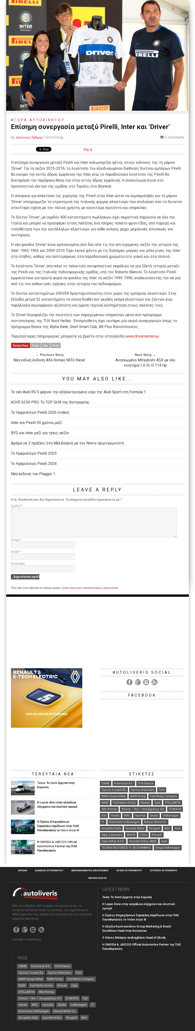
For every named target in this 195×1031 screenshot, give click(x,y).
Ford (162, 790)
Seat (164, 841)
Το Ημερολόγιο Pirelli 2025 (34, 453)
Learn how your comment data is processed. (89, 588)
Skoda (154, 815)
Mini (167, 828)
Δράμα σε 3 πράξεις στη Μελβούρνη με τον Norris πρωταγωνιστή (67, 443)
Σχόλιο (16, 506)
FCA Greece (145, 783)
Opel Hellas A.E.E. (113, 841)
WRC (127, 815)
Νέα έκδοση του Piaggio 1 (33, 474)
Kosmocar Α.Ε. (123, 783)
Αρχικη (22, 870)
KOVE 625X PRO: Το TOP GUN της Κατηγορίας (50, 402)
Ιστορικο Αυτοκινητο (163, 870)
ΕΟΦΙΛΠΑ (175, 809)
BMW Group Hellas (114, 796)
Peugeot (154, 828)
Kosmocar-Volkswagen (124, 822)
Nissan (145, 802)
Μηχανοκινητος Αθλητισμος (89, 870)
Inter (45, 345)
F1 (103, 822)
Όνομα (16, 540)
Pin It (87, 150)
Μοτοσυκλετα (97, 878)
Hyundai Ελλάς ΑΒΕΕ (143, 841)
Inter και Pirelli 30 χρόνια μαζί (36, 422)
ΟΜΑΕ (106, 783)
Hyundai (140, 815)
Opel (157, 802)
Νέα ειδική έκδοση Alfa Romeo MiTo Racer (49, 360)
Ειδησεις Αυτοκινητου (49, 870)
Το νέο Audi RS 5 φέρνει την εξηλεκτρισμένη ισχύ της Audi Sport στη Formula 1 (78, 392)
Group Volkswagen (168, 847)
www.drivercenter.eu (142, 336)
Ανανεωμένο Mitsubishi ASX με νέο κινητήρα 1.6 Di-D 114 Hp (145, 363)
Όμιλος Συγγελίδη (114, 790)
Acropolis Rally (111, 828)
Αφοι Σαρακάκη (112, 835)
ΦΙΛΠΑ (131, 835)
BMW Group (138, 796)
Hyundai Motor (135, 828)
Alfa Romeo (109, 809)
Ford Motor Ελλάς (124, 802)
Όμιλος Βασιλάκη (142, 790)
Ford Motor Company (163, 796)
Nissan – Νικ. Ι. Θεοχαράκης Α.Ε (143, 809)
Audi (177, 828)
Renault (157, 835)
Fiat (104, 815)
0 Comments (174, 137)
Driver (35, 345)
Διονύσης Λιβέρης (29, 137)
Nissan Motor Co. (155, 822)
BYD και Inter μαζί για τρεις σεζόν (40, 433)
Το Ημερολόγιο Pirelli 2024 (34, 463)
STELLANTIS (172, 802)
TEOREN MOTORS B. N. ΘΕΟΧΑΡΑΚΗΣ (126, 847)
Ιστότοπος (18, 563)
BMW (105, 802)
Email (15, 551)
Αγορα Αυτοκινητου (38, 120)
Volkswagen (171, 815)
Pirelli (55, 345)
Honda (115, 815)
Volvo (143, 835)
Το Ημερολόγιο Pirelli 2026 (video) (40, 412)
